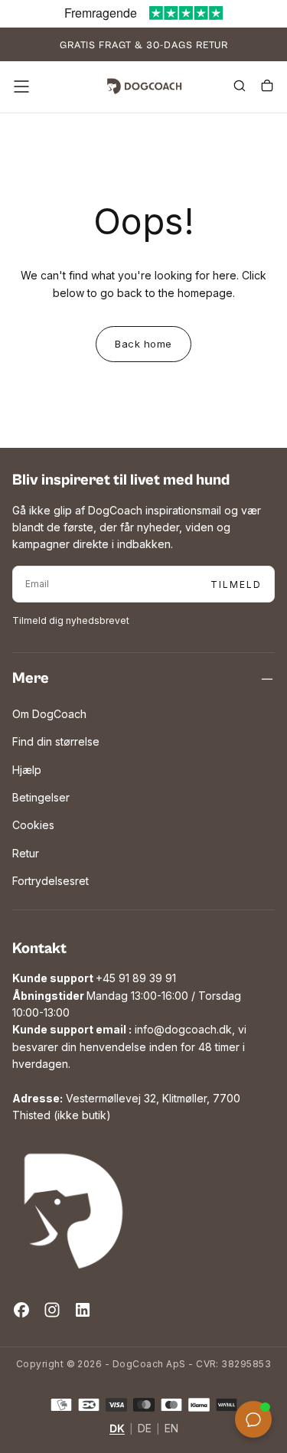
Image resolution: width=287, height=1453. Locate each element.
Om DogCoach (49, 713)
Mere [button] (30, 678)
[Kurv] (267, 88)
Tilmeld (236, 584)
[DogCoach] (73, 1211)
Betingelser (41, 797)
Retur (25, 853)
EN (171, 1429)
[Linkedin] (82, 1310)
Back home (143, 344)
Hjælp (26, 769)
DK (117, 1429)
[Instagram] (52, 1310)
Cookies (33, 824)
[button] (21, 86)
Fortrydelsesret (50, 880)
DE (145, 1429)
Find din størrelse (55, 741)
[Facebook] (21, 1310)
